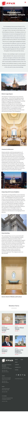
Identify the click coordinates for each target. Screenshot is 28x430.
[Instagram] (20, 375)
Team (22, 359)
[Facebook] (16, 375)
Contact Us (18, 367)
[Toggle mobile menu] (25, 2)
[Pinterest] (22, 375)
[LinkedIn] (24, 375)
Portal (16, 369)
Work (16, 359)
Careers (17, 364)
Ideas (16, 362)
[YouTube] (18, 375)
